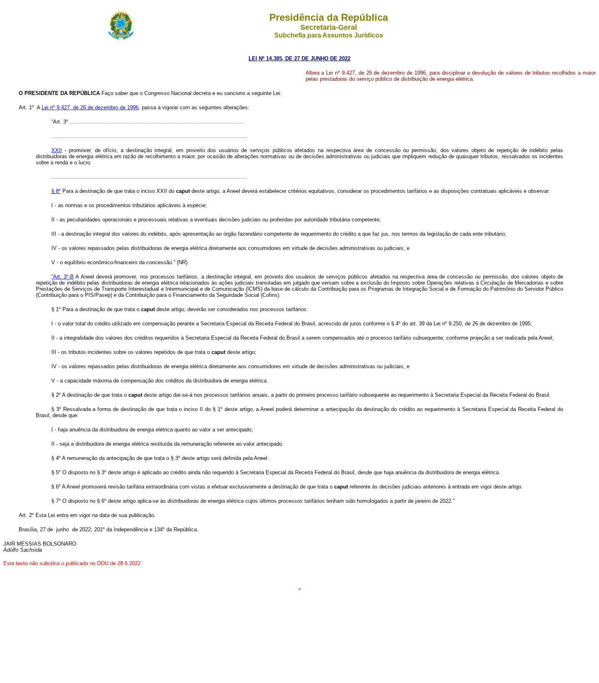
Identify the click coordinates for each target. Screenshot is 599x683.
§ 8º (56, 191)
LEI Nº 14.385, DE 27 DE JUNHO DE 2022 (299, 58)
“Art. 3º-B (62, 277)
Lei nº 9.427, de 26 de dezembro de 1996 (90, 107)
